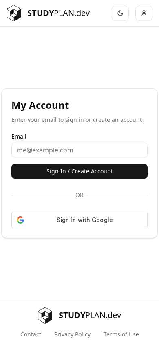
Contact (30, 334)
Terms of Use (121, 334)
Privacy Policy (72, 334)
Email (18, 136)
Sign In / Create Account (79, 171)
